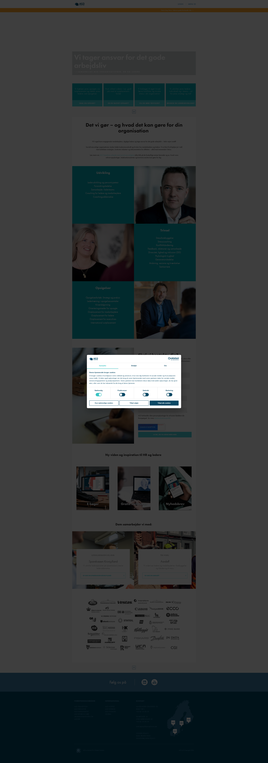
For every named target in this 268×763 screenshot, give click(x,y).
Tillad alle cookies (164, 403)
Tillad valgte (134, 403)
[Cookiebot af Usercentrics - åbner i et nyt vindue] (169, 358)
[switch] (122, 394)
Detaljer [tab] (134, 366)
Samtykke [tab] (102, 366)
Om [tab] (165, 366)
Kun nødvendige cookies (104, 403)
